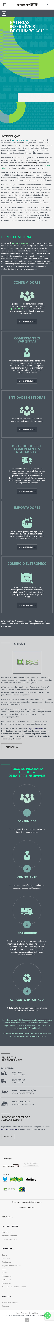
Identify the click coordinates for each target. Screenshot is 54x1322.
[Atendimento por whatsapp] (47, 1315)
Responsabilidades (27, 322)
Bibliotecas (6, 1283)
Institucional (4, 4)
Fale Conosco (7, 1232)
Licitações (6, 1280)
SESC (4, 1269)
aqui (9, 626)
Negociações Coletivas (11, 1266)
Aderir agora (12, 747)
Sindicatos (6, 1262)
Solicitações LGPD (9, 1239)
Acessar (8, 1136)
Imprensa (6, 1259)
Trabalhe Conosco (9, 1236)
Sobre (4, 1255)
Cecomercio (7, 1276)
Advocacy (6, 1306)
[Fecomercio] (27, 4)
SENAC (4, 1273)
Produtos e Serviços (10, 1303)
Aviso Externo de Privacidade (14, 1287)
